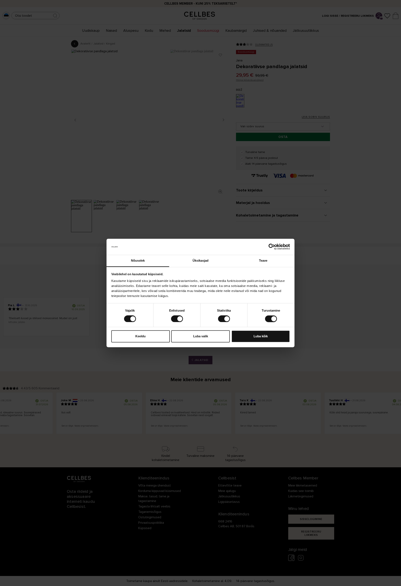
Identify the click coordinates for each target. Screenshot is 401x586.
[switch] (177, 319)
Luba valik (200, 336)
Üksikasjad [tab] (201, 260)
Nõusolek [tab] (138, 260)
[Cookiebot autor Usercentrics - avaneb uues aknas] (271, 247)
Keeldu (140, 336)
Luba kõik (261, 336)
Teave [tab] (263, 260)
